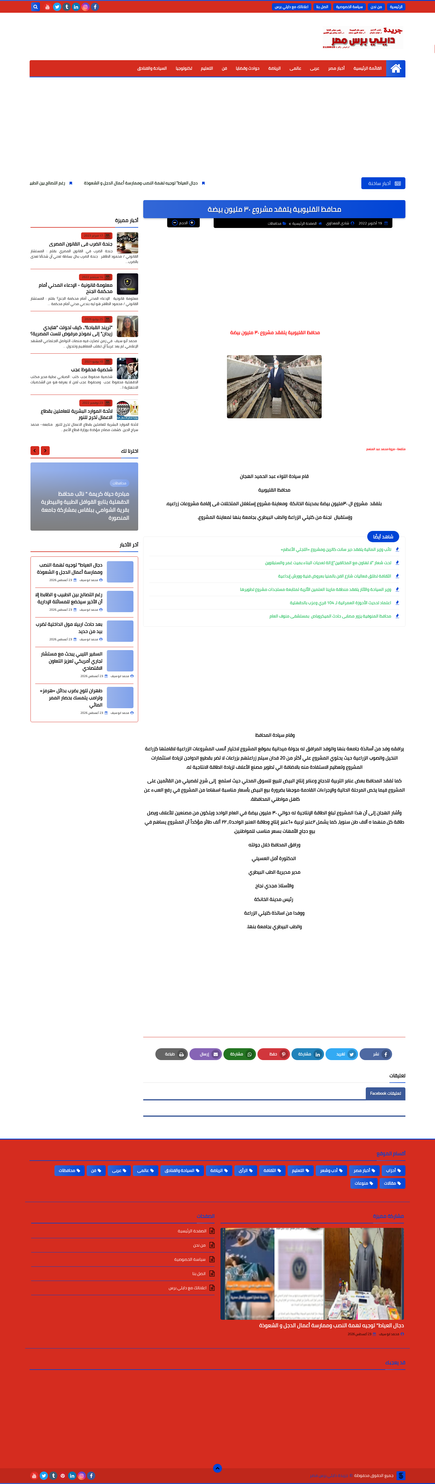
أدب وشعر (329, 1170)
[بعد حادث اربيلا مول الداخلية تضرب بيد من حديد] (120, 631)
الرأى (243, 1170)
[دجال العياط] (120, 572)
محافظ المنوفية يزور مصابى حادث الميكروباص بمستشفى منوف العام (330, 616)
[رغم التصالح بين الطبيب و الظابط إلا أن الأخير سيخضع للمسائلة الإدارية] (120, 601)
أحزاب (391, 1170)
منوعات (361, 1183)
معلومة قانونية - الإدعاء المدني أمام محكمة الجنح (75, 288)
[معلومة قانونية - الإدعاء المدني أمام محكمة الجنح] (127, 284)
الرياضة (274, 68)
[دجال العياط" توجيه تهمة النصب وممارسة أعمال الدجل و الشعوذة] (312, 1274)
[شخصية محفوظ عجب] (127, 368)
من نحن (376, 6)
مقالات (390, 1183)
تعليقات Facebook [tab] (385, 1093)
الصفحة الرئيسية (304, 223)
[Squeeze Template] (401, 1475)
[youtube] (48, 7)
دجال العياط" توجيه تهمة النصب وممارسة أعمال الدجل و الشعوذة (186, 183)
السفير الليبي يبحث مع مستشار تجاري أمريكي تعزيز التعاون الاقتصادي (71, 660)
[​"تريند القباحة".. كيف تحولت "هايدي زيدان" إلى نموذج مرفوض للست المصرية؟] (127, 326)
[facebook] (95, 7)
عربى (314, 68)
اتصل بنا (322, 6)
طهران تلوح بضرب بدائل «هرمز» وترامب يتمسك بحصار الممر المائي (71, 697)
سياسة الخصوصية (349, 6)
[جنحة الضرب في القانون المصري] (127, 242)
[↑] (217, 1468)
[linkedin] (76, 7)
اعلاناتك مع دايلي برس (291, 6)
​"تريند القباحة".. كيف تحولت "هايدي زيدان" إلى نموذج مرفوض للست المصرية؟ (71, 330)
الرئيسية (396, 6)
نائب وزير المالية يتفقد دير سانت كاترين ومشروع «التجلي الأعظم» (336, 549)
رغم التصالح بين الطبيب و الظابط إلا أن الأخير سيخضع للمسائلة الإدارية (68, 598)
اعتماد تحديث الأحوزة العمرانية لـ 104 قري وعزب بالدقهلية (340, 603)
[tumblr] (66, 7)
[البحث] (35, 6)
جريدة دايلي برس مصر (329, 1475)
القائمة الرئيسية (368, 68)
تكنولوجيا (184, 68)
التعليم (207, 68)
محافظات (274, 223)
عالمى (295, 68)
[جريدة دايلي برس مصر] (362, 36)
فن (224, 68)
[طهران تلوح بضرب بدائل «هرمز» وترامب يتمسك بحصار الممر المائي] (120, 697)
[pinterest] (63, 1476)
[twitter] (57, 7)
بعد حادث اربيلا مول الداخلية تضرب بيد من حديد (69, 628)
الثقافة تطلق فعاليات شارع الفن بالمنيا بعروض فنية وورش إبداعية (334, 576)
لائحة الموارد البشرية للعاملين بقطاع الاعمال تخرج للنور (76, 413)
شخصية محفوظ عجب (91, 369)
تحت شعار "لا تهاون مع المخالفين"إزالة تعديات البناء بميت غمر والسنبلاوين (328, 563)
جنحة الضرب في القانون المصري (80, 243)
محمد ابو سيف (389, 1334)
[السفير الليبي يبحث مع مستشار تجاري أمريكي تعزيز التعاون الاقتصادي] (120, 660)
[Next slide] (34, 450)
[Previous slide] (45, 450)
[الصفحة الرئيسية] (395, 68)
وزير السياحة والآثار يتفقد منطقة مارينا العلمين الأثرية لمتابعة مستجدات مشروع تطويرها (315, 589)
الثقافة (270, 1170)
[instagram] (85, 7)
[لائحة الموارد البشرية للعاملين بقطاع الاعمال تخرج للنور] (127, 410)
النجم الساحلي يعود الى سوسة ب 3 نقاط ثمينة (84, 514)
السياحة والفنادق (152, 68)
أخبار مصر (336, 68)
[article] (84, 496)
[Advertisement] (217, 132)
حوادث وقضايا (248, 68)
